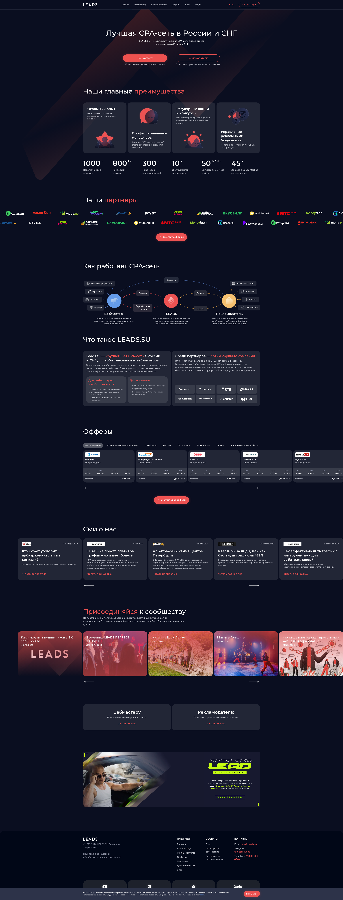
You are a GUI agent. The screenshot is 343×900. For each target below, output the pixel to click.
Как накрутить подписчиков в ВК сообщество (47, 639)
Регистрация (249, 4)
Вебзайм (90, 459)
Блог (187, 4)
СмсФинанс (249, 459)
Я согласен (251, 894)
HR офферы (150, 445)
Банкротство (203, 445)
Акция (198, 4)
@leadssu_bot (242, 852)
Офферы (176, 4)
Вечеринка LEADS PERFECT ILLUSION (107, 639)
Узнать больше (127, 723)
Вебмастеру (140, 4)
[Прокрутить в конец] (258, 445)
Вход (231, 4)
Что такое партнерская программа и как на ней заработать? (311, 639)
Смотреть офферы (173, 237)
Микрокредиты (93, 445)
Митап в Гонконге (231, 637)
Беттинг (167, 445)
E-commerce (184, 445)
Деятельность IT (186, 865)
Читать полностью (34, 574)
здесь (202, 895)
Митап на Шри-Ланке (168, 637)
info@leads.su (249, 844)
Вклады (220, 445)
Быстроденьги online (150, 459)
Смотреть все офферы (173, 500)
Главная (126, 4)
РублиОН (300, 459)
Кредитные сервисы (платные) (122, 445)
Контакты (182, 861)
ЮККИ (194, 459)
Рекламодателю (159, 4)
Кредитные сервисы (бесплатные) (248, 445)
